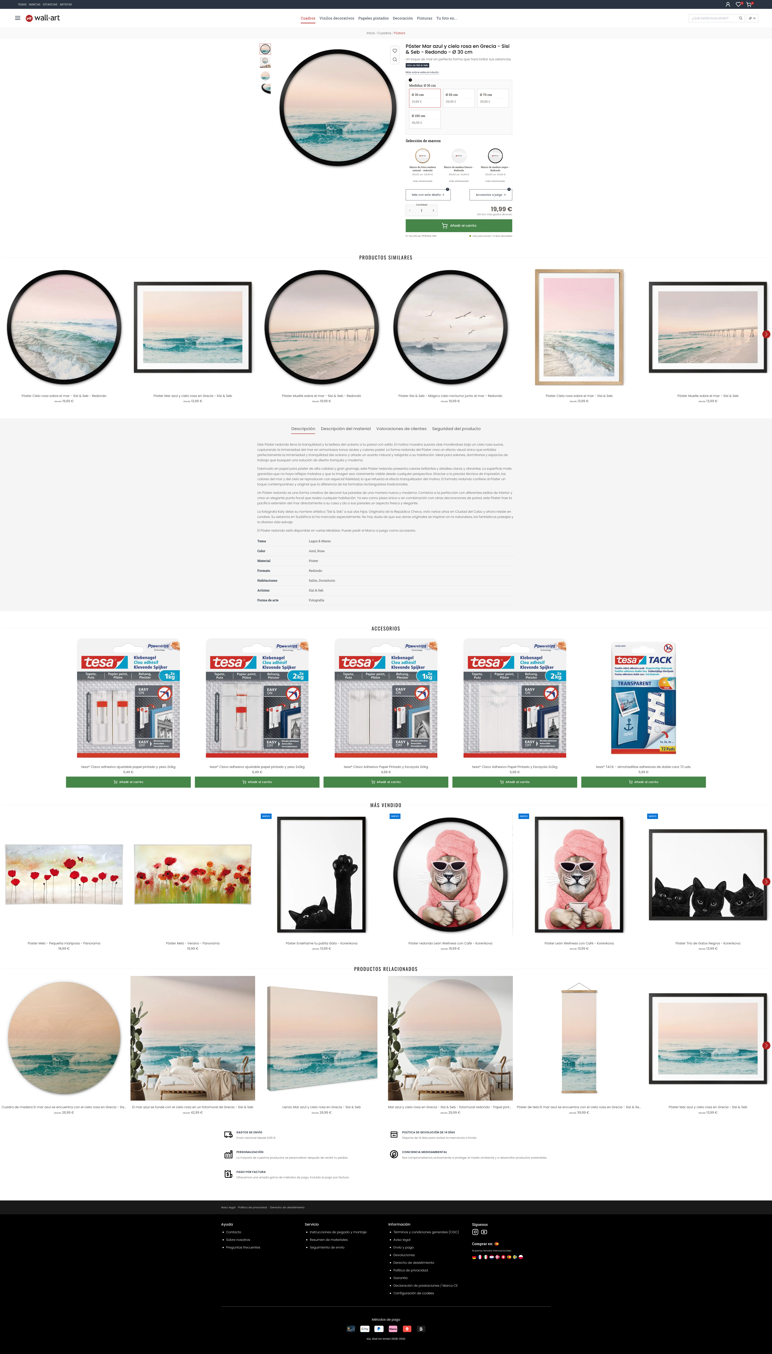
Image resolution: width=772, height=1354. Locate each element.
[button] (338, 107)
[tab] (303, 429)
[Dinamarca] (497, 1257)
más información (422, 181)
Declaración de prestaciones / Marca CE (425, 1285)
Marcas (34, 4)
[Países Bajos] (492, 1257)
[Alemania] (474, 1257)
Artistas (66, 4)
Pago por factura (251, 1172)
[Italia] (486, 1257)
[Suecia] (515, 1257)
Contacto (233, 1232)
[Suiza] (503, 1257)
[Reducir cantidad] (410, 210)
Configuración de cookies (413, 1293)
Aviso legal (228, 1207)
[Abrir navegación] (18, 18)
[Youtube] (484, 1232)
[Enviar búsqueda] (740, 18)
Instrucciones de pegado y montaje (338, 1232)
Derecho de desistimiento (287, 1207)
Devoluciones (404, 1255)
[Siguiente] (766, 334)
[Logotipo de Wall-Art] (43, 18)
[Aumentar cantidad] (433, 210)
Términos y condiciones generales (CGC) (426, 1232)
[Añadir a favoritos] (395, 50)
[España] (509, 1257)
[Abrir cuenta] (728, 4)
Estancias (50, 4)
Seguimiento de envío (327, 1247)
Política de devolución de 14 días (428, 1132)
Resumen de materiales (329, 1239)
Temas (22, 4)
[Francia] (480, 1257)
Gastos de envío (249, 1132)
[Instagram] (475, 1232)
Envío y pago (403, 1247)
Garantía (400, 1278)
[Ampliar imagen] (395, 59)
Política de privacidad (252, 1207)
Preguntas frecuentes (243, 1247)
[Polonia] (521, 1257)
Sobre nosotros (238, 1239)
